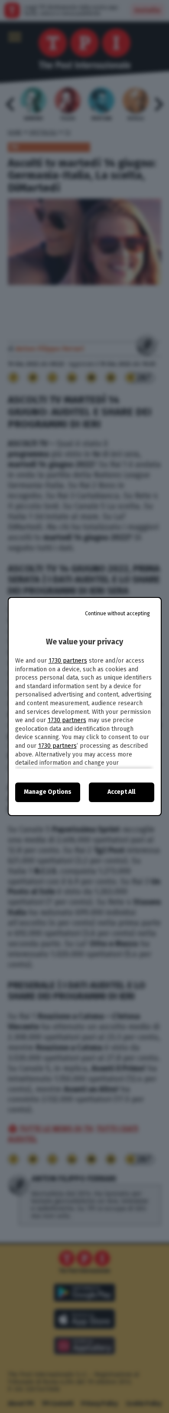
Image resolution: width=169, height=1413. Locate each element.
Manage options (48, 792)
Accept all (121, 792)
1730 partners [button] (68, 660)
